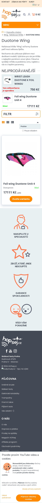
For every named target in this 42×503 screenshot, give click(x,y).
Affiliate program (9, 442)
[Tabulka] (12, 123)
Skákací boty (7, 389)
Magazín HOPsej (9, 437)
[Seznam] (7, 123)
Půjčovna (9, 379)
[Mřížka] (3, 123)
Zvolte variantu (21, 199)
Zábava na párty (19, 2)
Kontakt (6, 2)
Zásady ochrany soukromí (31, 489)
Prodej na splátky (9, 433)
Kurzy (31, 2)
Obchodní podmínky (11, 446)
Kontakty (5, 450)
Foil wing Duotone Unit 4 (19, 183)
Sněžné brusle (8, 385)
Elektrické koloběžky (10, 393)
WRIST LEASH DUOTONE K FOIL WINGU (24, 80)
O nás (6, 418)
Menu (6, 24)
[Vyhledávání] (24, 14)
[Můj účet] (29, 14)
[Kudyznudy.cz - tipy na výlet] (15, 369)
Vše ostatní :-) (8, 411)
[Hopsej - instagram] (15, 352)
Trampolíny (7, 398)
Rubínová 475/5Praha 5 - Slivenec (11, 359)
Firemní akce (7, 402)
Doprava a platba (10, 429)
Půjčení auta (7, 406)
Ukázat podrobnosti (6, 496)
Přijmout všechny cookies (28, 497)
